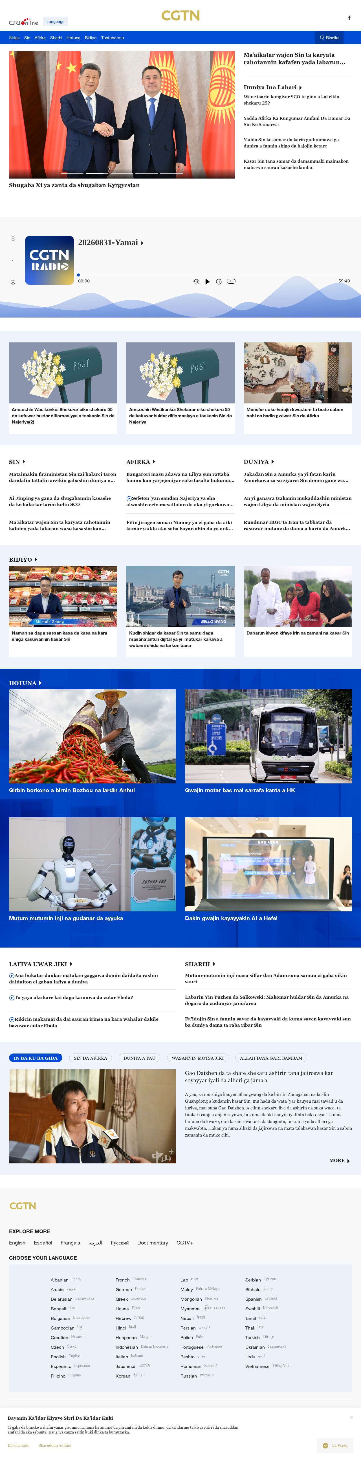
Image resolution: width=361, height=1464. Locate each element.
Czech (63, 1347)
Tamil (256, 1318)
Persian (195, 1328)
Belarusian (72, 1299)
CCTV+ (185, 1242)
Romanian (198, 1366)
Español (43, 1242)
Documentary (152, 1242)
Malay (200, 1289)
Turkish (259, 1337)
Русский (120, 1242)
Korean (130, 1376)
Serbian (260, 1280)
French (131, 1280)
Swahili (261, 1308)
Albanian (66, 1280)
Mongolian (199, 1299)
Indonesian (142, 1347)
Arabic (64, 1289)
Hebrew (130, 1318)
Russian (197, 1376)
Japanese (133, 1366)
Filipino (66, 1376)
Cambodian (66, 1328)
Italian (129, 1356)
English (17, 1242)
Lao (189, 1280)
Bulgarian (71, 1318)
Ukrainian (265, 1347)
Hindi (126, 1328)
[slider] (78, 274)
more (337, 1160)
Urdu (255, 1356)
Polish (193, 1337)
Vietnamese (267, 1366)
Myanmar (202, 1308)
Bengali (63, 1308)
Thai (254, 1328)
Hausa (128, 1308)
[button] (72, 173)
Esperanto (70, 1366)
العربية (95, 1242)
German (132, 1289)
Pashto (192, 1356)
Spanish (261, 1299)
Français (70, 1242)
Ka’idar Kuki (19, 1445)
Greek (131, 1299)
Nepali (192, 1318)
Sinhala (259, 1289)
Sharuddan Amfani (55, 1445)
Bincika (333, 37)
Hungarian (134, 1337)
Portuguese (201, 1347)
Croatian (68, 1337)
